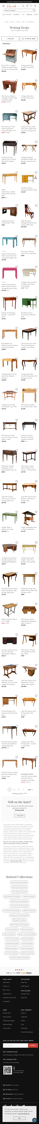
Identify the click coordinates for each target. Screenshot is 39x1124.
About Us (23, 1013)
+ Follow (10, 38)
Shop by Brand (7, 1017)
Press (22, 1024)
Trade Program (25, 986)
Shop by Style (6, 1013)
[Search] (34, 10)
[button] (4, 6)
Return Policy (6, 990)
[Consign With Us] (27, 6)
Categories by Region (9, 1020)
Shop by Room (6, 1028)
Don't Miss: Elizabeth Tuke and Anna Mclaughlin (19, 1)
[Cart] (35, 6)
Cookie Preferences (23, 1113)
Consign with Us (25, 994)
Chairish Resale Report (27, 1032)
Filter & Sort (30, 38)
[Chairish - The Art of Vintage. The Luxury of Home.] (11, 6)
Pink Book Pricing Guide (9, 997)
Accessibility (6, 1001)
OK (19, 1118)
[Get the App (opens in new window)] (7, 1070)
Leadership (24, 1017)
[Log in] (19, 6)
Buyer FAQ (24, 982)
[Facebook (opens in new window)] (11, 1105)
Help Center (6, 982)
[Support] (34, 1120)
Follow (20, 815)
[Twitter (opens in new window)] (24, 1105)
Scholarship (24, 1028)
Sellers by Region (7, 1024)
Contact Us (6, 986)
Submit (33, 1045)
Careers (23, 1020)
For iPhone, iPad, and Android (11, 1062)
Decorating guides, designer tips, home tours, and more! (18, 1055)
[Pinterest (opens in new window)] (17, 1105)
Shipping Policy (7, 994)
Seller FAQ (24, 997)
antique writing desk (16, 860)
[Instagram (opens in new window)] (5, 1105)
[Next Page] (23, 789)
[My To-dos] (23, 6)
